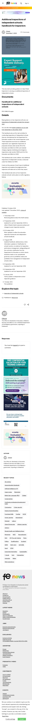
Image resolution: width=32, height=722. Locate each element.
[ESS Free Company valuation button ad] (16, 367)
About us (5, 593)
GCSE (24, 514)
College (24, 495)
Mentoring (7, 534)
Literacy (7, 528)
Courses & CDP (7, 696)
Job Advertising (7, 654)
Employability (6, 614)
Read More (5, 716)
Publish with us (6, 598)
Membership (6, 684)
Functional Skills (9, 514)
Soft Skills (21, 545)
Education (5, 611)
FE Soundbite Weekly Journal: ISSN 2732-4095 (15, 641)
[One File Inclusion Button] (16, 197)
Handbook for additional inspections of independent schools (13, 104)
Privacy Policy (6, 601)
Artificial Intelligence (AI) (11, 488)
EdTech (4, 612)
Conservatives (9, 499)
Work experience (9, 562)
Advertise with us (7, 600)
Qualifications (15, 541)
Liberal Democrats (10, 524)
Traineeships (20, 555)
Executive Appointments (9, 627)
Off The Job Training (15, 538)
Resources (15, 297)
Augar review (8, 492)
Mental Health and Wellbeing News (14, 531)
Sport (6, 548)
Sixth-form (13, 545)
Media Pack (6, 650)
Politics (7, 541)
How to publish (7, 674)
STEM (11, 548)
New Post (5, 677)
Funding (18, 514)
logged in (16, 345)
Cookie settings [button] (10, 719)
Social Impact (6, 618)
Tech (13, 555)
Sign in (27, 3)
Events (4, 681)
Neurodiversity (22, 534)
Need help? (6, 685)
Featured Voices (7, 639)
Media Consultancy (8, 655)
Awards (5, 693)
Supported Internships (11, 551)
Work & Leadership (8, 615)
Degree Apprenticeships (11, 511)
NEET (14, 534)
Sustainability (23, 551)
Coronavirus (8, 507)
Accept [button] (22, 719)
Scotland (23, 541)
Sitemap (5, 603)
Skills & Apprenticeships (9, 617)
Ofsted (8, 31)
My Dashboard (6, 679)
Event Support (6, 657)
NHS (6, 538)
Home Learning (9, 517)
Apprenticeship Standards (12, 485)
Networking (6, 698)
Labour (14, 521)
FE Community (6, 597)
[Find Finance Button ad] (16, 385)
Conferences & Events (8, 695)
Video (4, 666)
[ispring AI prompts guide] (16, 402)
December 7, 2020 (11, 33)
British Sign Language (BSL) (12, 495)
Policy (25, 538)
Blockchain (17, 492)
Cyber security (18, 507)
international (19, 517)
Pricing (4, 649)
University (7, 558)
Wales (14, 558)
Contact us (5, 595)
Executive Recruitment (8, 628)
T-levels (7, 555)
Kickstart (7, 521)
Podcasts (5, 665)
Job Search (6, 630)
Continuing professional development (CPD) (15, 503)
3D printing (8, 482)
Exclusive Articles (7, 638)
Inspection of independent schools (13, 293)
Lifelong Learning (22, 524)
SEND (6, 545)
